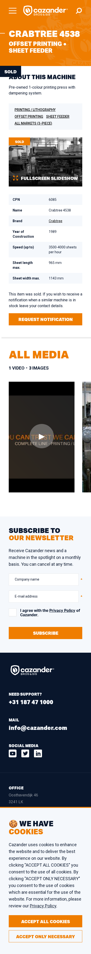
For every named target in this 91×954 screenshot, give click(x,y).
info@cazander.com (38, 727)
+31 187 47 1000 (31, 702)
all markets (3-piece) (33, 123)
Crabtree (55, 221)
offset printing (29, 116)
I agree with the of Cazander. (50, 613)
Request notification (45, 319)
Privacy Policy (62, 611)
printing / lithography (35, 110)
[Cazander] (45, 10)
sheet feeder (57, 116)
